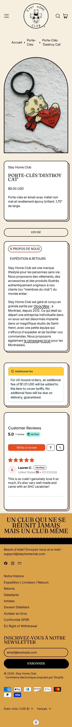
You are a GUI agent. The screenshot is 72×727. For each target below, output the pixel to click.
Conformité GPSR (16, 620)
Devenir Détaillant (16, 607)
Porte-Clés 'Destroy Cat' (51, 42)
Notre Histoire (14, 576)
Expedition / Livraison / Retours (26, 582)
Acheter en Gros (15, 613)
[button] (57, 16)
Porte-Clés (31, 42)
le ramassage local (37, 340)
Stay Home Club (19, 167)
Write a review (27, 447)
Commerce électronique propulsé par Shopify (34, 677)
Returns (9, 588)
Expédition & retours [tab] (28, 258)
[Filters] (51, 447)
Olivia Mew (41, 306)
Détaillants (11, 595)
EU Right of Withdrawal (20, 626)
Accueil (17, 42)
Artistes (9, 601)
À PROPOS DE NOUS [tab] (25, 249)
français (42, 708)
